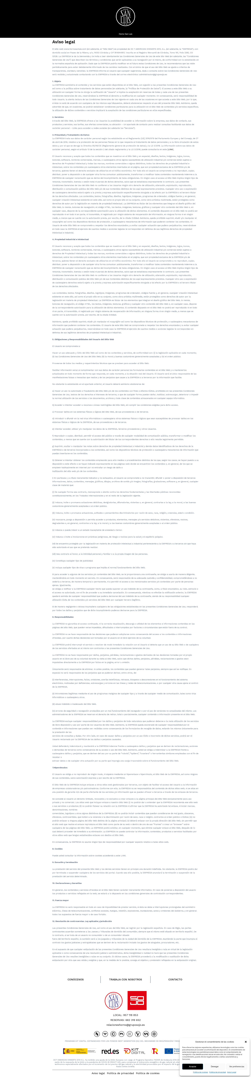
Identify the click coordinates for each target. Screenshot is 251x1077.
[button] (245, 1042)
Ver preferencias (236, 1066)
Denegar (215, 1066)
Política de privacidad (217, 1072)
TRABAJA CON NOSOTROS (125, 979)
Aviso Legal (231, 1072)
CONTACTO (175, 979)
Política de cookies (200, 1072)
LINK (170, 149)
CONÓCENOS (76, 979)
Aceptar (192, 1066)
